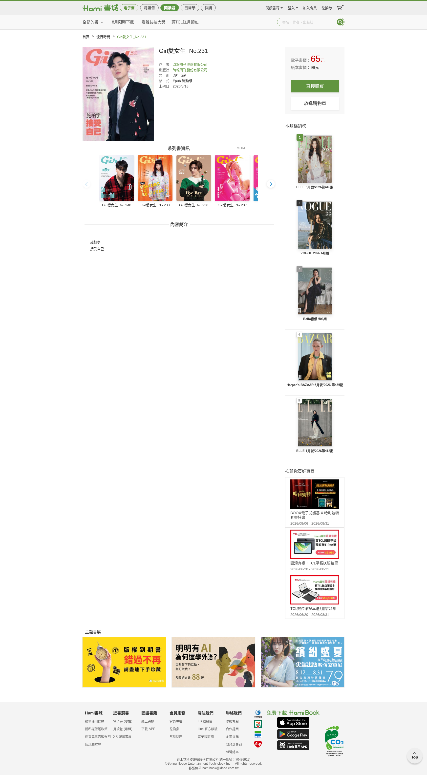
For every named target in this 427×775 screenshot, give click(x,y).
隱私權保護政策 (96, 729)
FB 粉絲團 (205, 721)
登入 (291, 7)
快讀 (208, 8)
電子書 (129, 8)
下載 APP (148, 729)
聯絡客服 (232, 721)
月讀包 (149, 8)
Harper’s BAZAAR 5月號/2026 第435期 (315, 385)
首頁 (86, 37)
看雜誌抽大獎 (153, 22)
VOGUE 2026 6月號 (314, 253)
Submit (340, 22)
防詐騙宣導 (93, 744)
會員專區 (176, 721)
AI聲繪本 (232, 752)
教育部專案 (234, 744)
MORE (241, 148)
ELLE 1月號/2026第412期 (314, 451)
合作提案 (232, 729)
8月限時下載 (123, 22)
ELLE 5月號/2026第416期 (314, 187)
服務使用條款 (94, 721)
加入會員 (310, 7)
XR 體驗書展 (122, 736)
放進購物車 (315, 103)
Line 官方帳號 (207, 729)
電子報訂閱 (206, 736)
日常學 (189, 8)
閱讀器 (169, 8)
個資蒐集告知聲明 (98, 736)
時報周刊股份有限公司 (190, 64)
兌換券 (326, 7)
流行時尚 (103, 37)
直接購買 (315, 86)
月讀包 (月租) (122, 729)
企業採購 (232, 736)
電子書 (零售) (122, 721)
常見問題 (176, 736)
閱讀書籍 (272, 7)
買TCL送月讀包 (185, 22)
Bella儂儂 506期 (315, 319)
